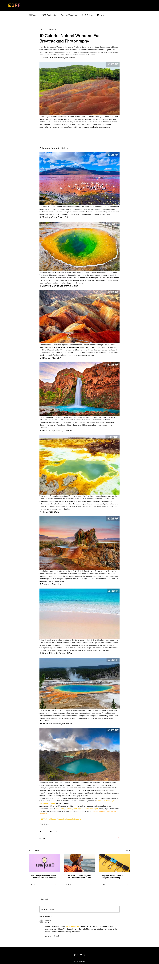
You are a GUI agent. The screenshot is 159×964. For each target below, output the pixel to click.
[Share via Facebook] (40, 831)
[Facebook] (78, 955)
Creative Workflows (69, 15)
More (99, 15)
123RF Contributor (48, 15)
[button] (128, 15)
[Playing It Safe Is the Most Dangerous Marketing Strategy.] (114, 863)
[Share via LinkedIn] (51, 831)
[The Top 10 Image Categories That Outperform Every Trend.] (79, 863)
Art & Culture (87, 15)
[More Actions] (118, 921)
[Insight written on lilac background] (44, 863)
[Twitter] (81, 955)
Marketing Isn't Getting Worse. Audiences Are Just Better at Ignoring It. (44, 876)
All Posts (32, 15)
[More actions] (118, 29)
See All (128, 850)
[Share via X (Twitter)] (46, 831)
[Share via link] (56, 831)
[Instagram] (75, 955)
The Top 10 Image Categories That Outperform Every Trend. (79, 876)
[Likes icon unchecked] (46, 936)
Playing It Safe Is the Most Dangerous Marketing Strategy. (112, 876)
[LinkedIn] (84, 955)
